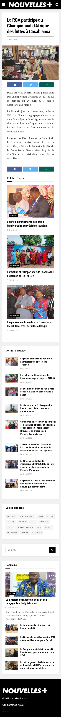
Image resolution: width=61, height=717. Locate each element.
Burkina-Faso (26, 517)
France (10, 522)
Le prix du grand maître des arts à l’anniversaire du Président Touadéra (36, 361)
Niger (10, 527)
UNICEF (24, 533)
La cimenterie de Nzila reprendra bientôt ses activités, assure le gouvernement (36, 408)
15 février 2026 (12, 607)
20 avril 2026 (13, 280)
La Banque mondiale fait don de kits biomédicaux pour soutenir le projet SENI (37, 652)
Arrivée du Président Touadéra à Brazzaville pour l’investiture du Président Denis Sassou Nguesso (36, 447)
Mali (33, 522)
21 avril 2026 (13, 230)
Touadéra (12, 533)
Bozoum (11, 517)
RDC (39, 527)
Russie (48, 527)
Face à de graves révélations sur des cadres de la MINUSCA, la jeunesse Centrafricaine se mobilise (38, 665)
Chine (40, 517)
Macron (22, 522)
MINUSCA (44, 522)
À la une (13, 215)
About (5, 711)
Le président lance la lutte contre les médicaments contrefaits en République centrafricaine (37, 483)
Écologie (37, 533)
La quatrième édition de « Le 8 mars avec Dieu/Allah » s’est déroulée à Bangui (37, 391)
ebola (50, 517)
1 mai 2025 (12, 39)
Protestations (25, 527)
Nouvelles (14, 265)
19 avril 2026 (13, 330)
